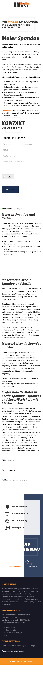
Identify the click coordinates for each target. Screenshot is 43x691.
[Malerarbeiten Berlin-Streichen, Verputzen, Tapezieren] (21, 5)
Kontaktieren (7, 110)
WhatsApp (10, 189)
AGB (7, 635)
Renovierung (27, 564)
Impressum (10, 627)
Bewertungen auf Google (25, 645)
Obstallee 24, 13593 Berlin (19, 620)
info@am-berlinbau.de (16, 623)
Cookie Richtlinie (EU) (14, 632)
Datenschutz (11, 630)
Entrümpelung (15, 566)
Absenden (7, 177)
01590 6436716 (14, 617)
